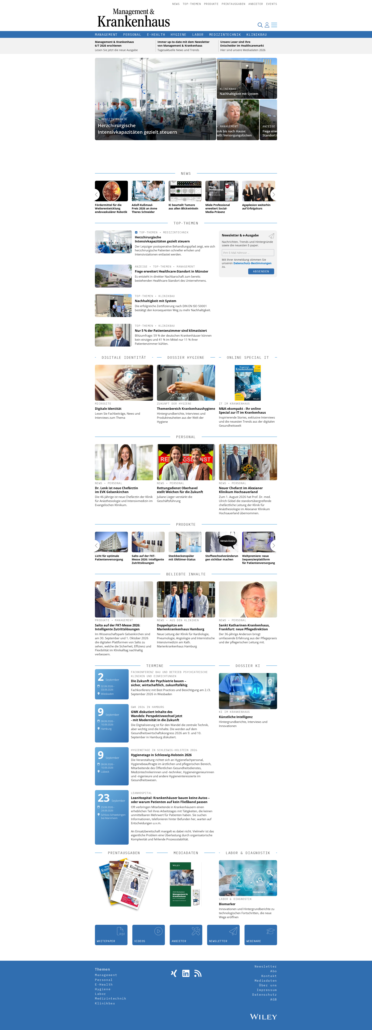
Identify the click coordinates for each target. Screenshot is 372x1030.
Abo (273, 971)
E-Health (156, 34)
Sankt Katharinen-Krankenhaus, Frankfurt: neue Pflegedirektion (244, 627)
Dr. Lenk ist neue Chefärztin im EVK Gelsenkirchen (116, 490)
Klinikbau (256, 34)
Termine (155, 666)
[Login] (267, 25)
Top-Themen (192, 4)
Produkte (211, 4)
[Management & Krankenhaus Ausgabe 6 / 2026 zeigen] (131, 884)
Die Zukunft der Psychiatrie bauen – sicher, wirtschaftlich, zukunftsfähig (159, 683)
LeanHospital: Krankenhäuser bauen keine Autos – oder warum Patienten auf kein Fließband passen (170, 800)
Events (271, 4)
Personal (132, 34)
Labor (198, 34)
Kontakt (269, 976)
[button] (94, 194)
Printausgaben (233, 4)
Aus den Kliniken (184, 620)
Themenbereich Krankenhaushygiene (186, 408)
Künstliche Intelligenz (236, 717)
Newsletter (266, 966)
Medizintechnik (225, 34)
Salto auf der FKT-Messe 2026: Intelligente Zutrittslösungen (117, 627)
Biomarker (227, 904)
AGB (273, 999)
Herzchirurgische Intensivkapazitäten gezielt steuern (137, 128)
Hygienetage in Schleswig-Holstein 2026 (161, 755)
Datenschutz (264, 994)
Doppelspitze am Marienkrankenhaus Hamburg (180, 627)
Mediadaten (266, 980)
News (176, 4)
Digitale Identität (108, 408)
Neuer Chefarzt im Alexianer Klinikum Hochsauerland (241, 490)
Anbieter (255, 4)
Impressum (267, 990)
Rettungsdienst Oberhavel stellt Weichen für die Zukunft (180, 490)
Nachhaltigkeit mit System (239, 94)
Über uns (268, 985)
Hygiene (179, 34)
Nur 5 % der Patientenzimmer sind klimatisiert (171, 330)
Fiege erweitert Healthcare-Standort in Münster (240, 133)
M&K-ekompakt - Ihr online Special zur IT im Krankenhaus (242, 410)
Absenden (261, 271)
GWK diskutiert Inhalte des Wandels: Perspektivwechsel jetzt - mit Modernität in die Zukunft (156, 716)
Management (106, 34)
